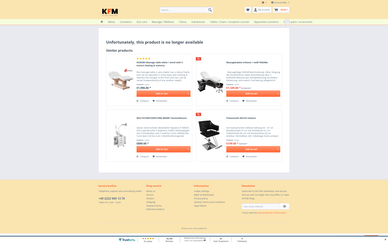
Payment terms (154, 205)
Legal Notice (200, 205)
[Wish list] (248, 10)
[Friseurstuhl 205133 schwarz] (210, 135)
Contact (150, 198)
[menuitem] (186, 10)
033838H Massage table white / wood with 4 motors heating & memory (160, 64)
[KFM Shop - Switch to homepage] (110, 12)
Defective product (155, 209)
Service (150, 194)
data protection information (272, 212)
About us (150, 191)
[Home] (102, 22)
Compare (144, 100)
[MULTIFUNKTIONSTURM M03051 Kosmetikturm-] (121, 135)
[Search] (210, 10)
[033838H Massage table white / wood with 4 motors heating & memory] (121, 80)
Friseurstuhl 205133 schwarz (241, 118)
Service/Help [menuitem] (280, 2)
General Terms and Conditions (209, 202)
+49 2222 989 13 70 (112, 198)
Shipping (150, 202)
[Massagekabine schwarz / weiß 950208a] (210, 80)
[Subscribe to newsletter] (284, 206)
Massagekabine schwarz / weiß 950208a (247, 62)
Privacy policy (201, 198)
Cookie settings (201, 191)
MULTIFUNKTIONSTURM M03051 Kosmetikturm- (162, 118)
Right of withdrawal (204, 194)
